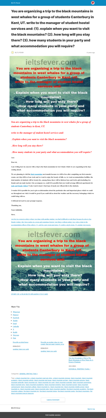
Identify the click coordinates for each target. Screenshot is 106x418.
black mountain (76, 378)
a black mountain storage (61, 378)
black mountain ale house (42, 380)
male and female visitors (19, 186)
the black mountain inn (31, 391)
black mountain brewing (53, 384)
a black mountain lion (22, 378)
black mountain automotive (82, 382)
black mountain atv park (46, 382)
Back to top (91, 409)
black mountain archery (60, 380)
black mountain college (28, 387)
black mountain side (42, 389)
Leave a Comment (53, 400)
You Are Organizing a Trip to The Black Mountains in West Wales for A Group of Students (81, 360)
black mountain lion (56, 387)
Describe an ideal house (20, 342)
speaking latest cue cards (21, 349)
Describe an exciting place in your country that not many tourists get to (52, 343)
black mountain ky (43, 387)
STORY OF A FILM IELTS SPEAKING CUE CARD (29, 294)
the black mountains (82, 391)
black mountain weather (58, 389)
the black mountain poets (66, 391)
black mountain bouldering (35, 384)
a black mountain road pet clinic (41, 378)
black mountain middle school (74, 387)
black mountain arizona (77, 380)
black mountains (36, 174)
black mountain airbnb (25, 380)
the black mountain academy (76, 389)
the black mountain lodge (48, 391)
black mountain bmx (18, 384)
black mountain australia (63, 382)
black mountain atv (30, 382)
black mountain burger (69, 384)
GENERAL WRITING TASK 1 (79, 369)
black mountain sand (27, 389)
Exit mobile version (53, 415)
